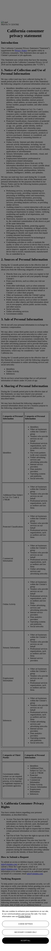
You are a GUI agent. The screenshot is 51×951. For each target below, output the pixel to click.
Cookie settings (25, 924)
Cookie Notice (24, 916)
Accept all (25, 941)
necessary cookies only (25, 932)
